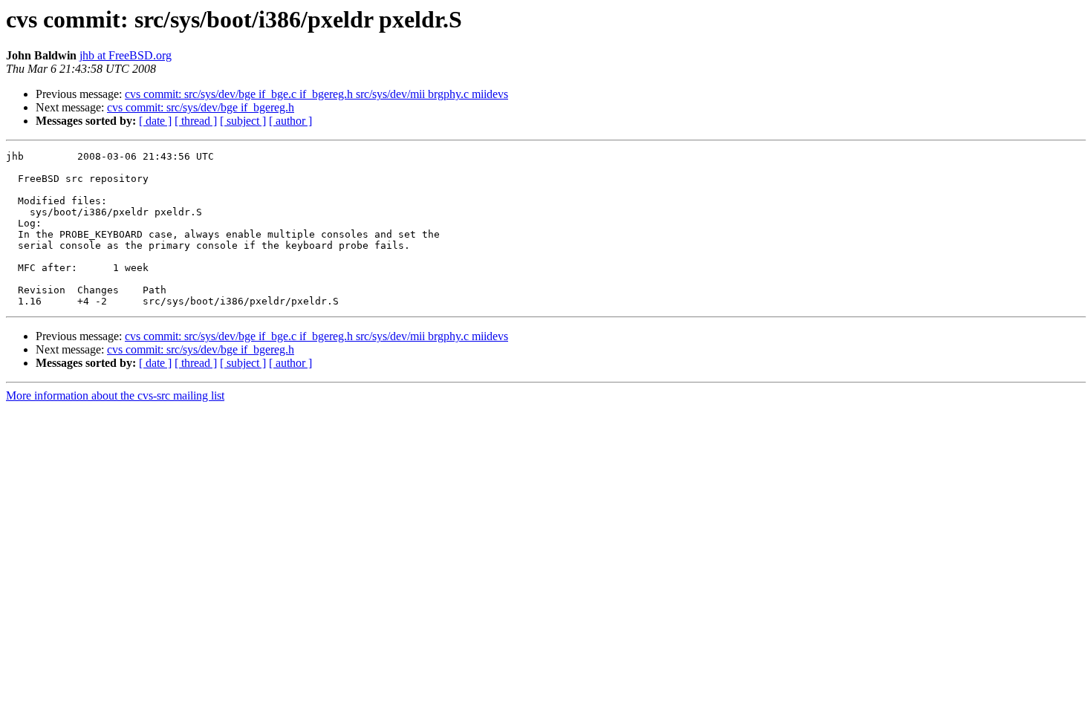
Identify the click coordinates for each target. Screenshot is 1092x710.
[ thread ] (196, 120)
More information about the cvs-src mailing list (115, 395)
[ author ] (290, 120)
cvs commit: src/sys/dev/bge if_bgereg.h (200, 107)
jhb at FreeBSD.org (125, 55)
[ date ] (155, 120)
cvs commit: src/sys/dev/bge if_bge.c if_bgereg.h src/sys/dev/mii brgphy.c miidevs (316, 94)
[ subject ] (243, 120)
